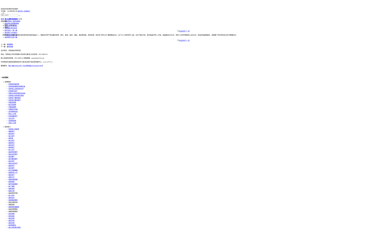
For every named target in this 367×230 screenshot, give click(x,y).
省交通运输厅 (13, 159)
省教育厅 (11, 131)
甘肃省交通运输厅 (14, 100)
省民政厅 (11, 143)
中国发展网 (12, 107)
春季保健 (10, 46)
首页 (2, 19)
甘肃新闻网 (12, 121)
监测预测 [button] (8, 37)
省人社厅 (11, 150)
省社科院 (11, 218)
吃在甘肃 (15, 19)
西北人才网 (12, 114)
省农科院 (11, 223)
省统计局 (11, 191)
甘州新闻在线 (13, 111)
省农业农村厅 (13, 163)
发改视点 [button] (8, 32)
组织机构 (8, 23)
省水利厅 (11, 161)
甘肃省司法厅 (13, 91)
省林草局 (11, 182)
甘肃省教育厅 (13, 116)
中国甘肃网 (12, 102)
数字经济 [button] (14, 28)
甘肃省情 (8, 19)
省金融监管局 (13, 200)
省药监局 (11, 216)
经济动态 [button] (8, 30)
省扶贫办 (11, 198)
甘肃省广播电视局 (14, 98)
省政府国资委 (13, 179)
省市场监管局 (13, 184)
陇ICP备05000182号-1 (15, 66)
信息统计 (27, 11)
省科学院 (11, 220)
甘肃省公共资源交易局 (16, 95)
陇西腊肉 (10, 44)
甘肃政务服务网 (13, 84)
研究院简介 (8, 21)
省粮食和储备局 (13, 207)
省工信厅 (11, 136)
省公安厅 (11, 140)
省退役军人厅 (13, 172)
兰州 (9, 35)
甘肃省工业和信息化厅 (16, 89)
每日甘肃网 (12, 105)
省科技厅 (11, 133)
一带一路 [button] (14, 30)
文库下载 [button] (14, 37)
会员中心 (21, 11)
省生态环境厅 (13, 154)
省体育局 (11, 188)
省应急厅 (11, 175)
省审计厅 (11, 177)
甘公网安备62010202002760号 (33, 66)
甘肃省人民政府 (13, 129)
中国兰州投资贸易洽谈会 (16, 93)
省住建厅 (11, 156)
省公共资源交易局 (14, 227)
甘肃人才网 (12, 123)
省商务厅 (11, 166)
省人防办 (11, 195)
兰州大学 (11, 118)
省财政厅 (11, 147)
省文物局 (11, 214)
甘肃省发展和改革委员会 (16, 86)
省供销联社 (12, 225)
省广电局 (11, 186)
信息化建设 (16, 21)
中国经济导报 (13, 109)
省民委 (10, 138)
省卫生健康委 (13, 170)
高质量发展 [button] (15, 23)
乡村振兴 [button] (14, 32)
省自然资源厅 (13, 152)
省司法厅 (11, 145)
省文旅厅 (11, 168)
